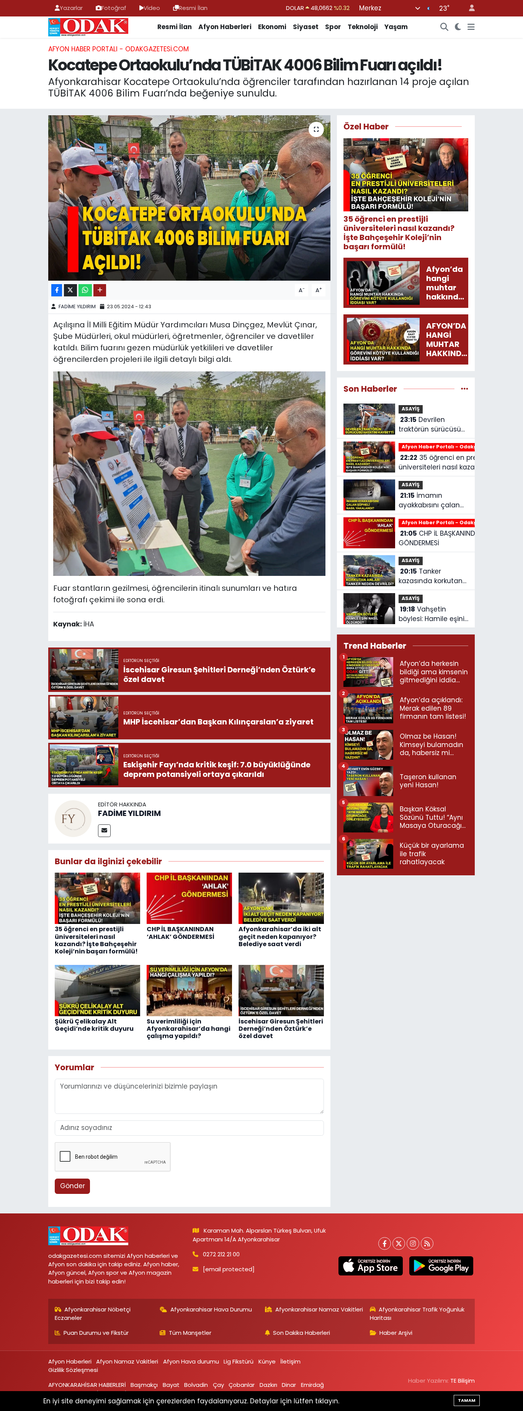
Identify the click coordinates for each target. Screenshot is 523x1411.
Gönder (72, 1185)
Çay (218, 1385)
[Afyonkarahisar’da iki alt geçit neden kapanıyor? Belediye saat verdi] (281, 898)
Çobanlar (242, 1385)
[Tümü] (464, 388)
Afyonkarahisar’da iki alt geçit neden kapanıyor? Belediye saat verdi (280, 936)
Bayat (171, 1385)
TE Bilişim (462, 1381)
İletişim (290, 1361)
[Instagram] (413, 1243)
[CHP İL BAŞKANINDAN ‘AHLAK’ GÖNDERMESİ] (189, 898)
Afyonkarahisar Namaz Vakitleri (319, 1309)
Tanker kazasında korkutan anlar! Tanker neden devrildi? (432, 576)
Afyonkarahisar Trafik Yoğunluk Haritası (417, 1313)
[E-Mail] (104, 830)
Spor (333, 26)
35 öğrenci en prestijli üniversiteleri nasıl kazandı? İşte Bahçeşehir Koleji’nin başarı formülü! (96, 940)
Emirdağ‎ (312, 1385)
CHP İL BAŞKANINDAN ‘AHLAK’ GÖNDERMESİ (180, 933)
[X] (398, 1243)
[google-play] (441, 1265)
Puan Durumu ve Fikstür (96, 1333)
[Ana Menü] (471, 27)
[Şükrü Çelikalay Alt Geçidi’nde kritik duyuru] (97, 989)
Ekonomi (272, 26)
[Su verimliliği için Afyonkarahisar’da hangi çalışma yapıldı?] (189, 989)
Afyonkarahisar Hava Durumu (211, 1309)
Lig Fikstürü (238, 1361)
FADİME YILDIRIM (77, 306)
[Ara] (444, 27)
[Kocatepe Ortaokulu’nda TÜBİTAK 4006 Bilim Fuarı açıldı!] (189, 198)
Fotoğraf (113, 8)
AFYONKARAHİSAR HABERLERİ (87, 1385)
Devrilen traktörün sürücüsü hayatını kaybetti (430, 425)
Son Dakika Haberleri (301, 1333)
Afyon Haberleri (225, 26)
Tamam (467, 1400)
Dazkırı (268, 1385)
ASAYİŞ (411, 408)
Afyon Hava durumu (191, 1361)
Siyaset (306, 26)
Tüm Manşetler (190, 1333)
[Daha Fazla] (99, 290)
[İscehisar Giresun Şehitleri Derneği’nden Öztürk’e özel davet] (281, 989)
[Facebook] (384, 1243)
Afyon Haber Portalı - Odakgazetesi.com (118, 49)
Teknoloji (363, 26)
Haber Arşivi (395, 1333)
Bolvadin (196, 1385)
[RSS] (427, 1243)
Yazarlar (71, 8)
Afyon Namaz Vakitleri (127, 1361)
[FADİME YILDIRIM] (73, 817)
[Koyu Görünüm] (458, 27)
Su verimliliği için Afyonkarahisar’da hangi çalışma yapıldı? (188, 1028)
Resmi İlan (193, 8)
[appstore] (370, 1265)
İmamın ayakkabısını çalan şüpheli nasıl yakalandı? (429, 500)
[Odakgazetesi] (88, 26)
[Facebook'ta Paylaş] (56, 290)
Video (152, 8)
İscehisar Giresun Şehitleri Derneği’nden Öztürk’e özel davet (281, 1028)
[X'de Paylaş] (70, 290)
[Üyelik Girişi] (469, 8)
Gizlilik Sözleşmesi (73, 1370)
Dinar (289, 1385)
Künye (267, 1361)
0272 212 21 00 (221, 1254)
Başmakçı (144, 1385)
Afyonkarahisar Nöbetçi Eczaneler (93, 1313)
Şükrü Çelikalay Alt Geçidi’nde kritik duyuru (94, 1025)
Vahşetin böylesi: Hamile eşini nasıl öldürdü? (431, 614)
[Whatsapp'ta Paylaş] (85, 290)
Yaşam (396, 26)
